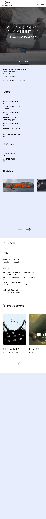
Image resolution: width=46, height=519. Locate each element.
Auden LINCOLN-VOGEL (12, 101)
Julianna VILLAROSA (11, 129)
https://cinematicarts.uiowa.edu (15, 285)
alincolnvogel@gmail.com (12, 262)
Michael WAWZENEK (11, 134)
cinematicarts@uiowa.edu (13, 292)
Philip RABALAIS (9, 118)
